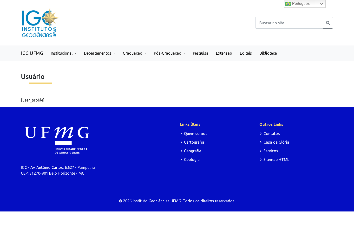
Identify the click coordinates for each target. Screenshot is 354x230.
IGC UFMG (32, 53)
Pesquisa (200, 53)
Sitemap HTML (276, 159)
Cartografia (194, 142)
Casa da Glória (276, 142)
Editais (246, 53)
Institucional (62, 53)
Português (300, 3)
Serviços (270, 151)
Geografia (192, 151)
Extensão (224, 53)
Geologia (192, 159)
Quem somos (195, 133)
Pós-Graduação (168, 53)
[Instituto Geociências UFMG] (40, 22)
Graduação (133, 53)
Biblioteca (268, 53)
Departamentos (98, 53)
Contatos (271, 133)
